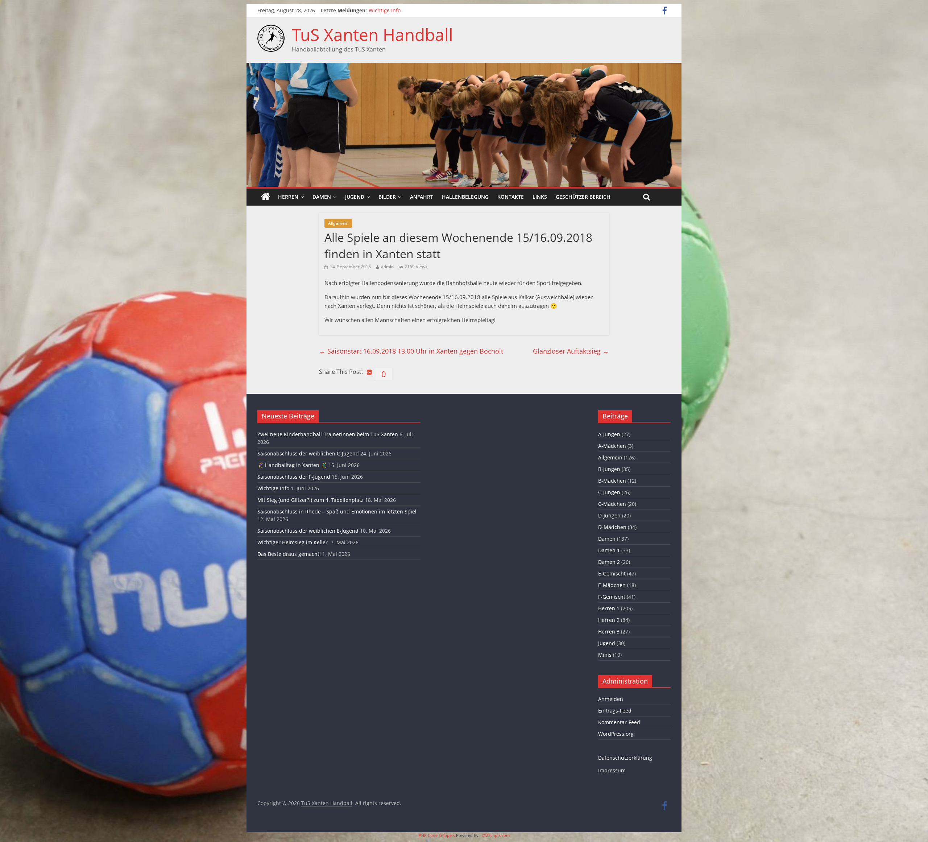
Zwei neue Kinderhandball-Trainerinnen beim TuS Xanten (327, 434)
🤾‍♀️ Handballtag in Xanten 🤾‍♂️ (292, 465)
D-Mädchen (612, 527)
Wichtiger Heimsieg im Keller (293, 542)
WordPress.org (616, 733)
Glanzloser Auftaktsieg (571, 351)
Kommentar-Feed (619, 722)
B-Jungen (609, 469)
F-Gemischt (611, 596)
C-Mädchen (612, 503)
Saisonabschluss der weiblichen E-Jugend (308, 530)
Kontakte (510, 196)
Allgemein (338, 223)
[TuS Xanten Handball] (271, 29)
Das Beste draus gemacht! (289, 553)
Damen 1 (609, 550)
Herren (288, 196)
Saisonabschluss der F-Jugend (293, 476)
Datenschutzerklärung (625, 757)
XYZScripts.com (496, 835)
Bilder (387, 196)
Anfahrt (421, 196)
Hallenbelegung (465, 196)
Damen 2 (609, 561)
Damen (321, 196)
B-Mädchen (612, 480)
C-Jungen (609, 492)
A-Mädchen (612, 445)
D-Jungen (609, 515)
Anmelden (610, 699)
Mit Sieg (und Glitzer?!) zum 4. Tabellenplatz (310, 499)
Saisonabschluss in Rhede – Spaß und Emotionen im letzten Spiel (337, 511)
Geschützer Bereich (583, 196)
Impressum (612, 770)
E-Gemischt (612, 573)
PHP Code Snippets (437, 835)
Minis (605, 654)
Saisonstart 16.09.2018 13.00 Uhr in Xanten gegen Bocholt (411, 351)
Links (540, 196)
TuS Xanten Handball (372, 34)
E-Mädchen (612, 585)
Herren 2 (609, 619)
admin (387, 267)
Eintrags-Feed (614, 710)
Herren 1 (609, 608)
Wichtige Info (385, 10)
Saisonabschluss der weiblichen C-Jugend (308, 453)
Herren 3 (609, 631)
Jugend (354, 196)
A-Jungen (609, 434)
